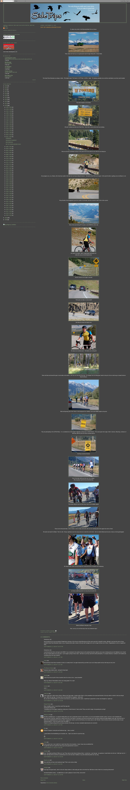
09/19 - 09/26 (9, 134)
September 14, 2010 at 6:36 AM (53, 738)
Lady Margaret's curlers (10, 57)
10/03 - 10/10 (9, 130)
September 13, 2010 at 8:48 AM (53, 690)
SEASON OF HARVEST (11, 140)
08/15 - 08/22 (9, 152)
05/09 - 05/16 (9, 180)
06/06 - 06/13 (9, 172)
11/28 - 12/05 (9, 115)
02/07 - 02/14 (9, 205)
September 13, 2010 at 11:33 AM (53, 700)
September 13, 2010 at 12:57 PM (53, 711)
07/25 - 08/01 (9, 158)
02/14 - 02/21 (9, 203)
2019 (6, 87)
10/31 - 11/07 (9, 123)
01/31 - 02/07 (9, 207)
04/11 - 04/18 (9, 187)
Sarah (45, 660)
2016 (6, 93)
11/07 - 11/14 (9, 121)
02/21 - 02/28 (9, 201)
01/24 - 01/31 (9, 209)
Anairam (46, 751)
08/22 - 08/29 (9, 150)
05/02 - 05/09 (9, 182)
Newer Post (43, 780)
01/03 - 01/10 (9, 215)
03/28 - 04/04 (9, 191)
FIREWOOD (8, 138)
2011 (6, 103)
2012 (6, 101)
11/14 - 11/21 (9, 119)
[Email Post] (56, 630)
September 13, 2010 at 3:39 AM (53, 672)
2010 (6, 105)
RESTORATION (9, 142)
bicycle (47, 632)
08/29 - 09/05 (9, 148)
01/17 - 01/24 (9, 211)
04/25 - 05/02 (9, 183)
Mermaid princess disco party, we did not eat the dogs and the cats (18, 59)
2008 (6, 219)
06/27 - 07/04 (9, 166)
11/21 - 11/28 (9, 117)
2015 (6, 95)
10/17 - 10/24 (9, 126)
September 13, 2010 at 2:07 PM (53, 724)
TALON (45, 675)
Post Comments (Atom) (52, 782)
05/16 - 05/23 (9, 178)
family (50, 632)
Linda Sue (46, 693)
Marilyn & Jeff (47, 714)
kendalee (46, 767)
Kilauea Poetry (47, 704)
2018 (6, 89)
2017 (6, 91)
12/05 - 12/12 (9, 113)
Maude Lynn (46, 760)
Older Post (124, 780)
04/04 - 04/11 (9, 189)
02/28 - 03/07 (9, 199)
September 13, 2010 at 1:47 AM (53, 657)
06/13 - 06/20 (9, 170)
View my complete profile (9, 30)
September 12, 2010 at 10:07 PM (53, 646)
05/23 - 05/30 (9, 176)
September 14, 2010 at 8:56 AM (53, 747)
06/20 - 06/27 (9, 168)
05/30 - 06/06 (9, 174)
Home (84, 780)
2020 (6, 86)
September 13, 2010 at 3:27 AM (53, 664)
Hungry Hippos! (8, 76)
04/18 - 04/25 (9, 185)
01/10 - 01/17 (9, 213)
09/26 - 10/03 (9, 132)
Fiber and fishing (8, 63)
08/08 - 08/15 (9, 154)
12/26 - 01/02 (9, 107)
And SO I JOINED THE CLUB (11, 72)
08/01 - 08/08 (9, 156)
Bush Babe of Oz (9, 75)
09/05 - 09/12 (9, 146)
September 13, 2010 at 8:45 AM (53, 682)
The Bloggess (8, 66)
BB (44, 728)
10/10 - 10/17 (9, 128)
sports (54, 632)
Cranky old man (8, 71)
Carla (45, 742)
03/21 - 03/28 (9, 193)
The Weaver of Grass (48, 668)
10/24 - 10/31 (9, 124)
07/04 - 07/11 (9, 164)
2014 (6, 97)
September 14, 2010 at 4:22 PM (53, 764)
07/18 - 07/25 (9, 160)
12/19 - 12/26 (9, 109)
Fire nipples (7, 67)
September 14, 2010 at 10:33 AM (53, 756)
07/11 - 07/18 (9, 162)
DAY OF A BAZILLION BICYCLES (51, 27)
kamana (45, 686)
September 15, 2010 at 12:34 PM (53, 774)
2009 (6, 217)
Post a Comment (44, 778)
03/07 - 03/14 (9, 197)
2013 (6, 99)
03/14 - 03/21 (9, 195)
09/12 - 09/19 (9, 136)
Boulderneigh (8, 62)
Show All (33, 79)
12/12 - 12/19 (9, 111)
